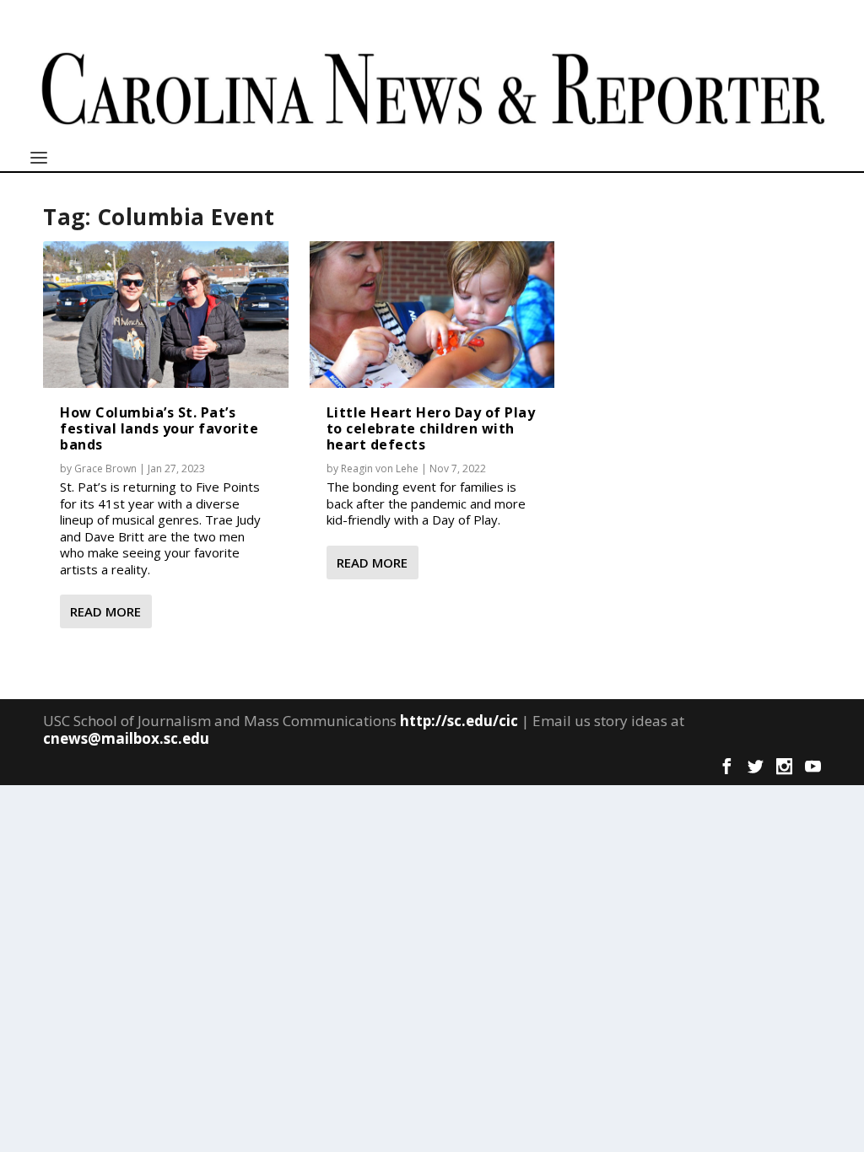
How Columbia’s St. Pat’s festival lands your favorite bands (159, 428)
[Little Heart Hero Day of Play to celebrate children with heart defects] (432, 314)
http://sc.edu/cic (459, 720)
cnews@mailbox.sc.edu (126, 738)
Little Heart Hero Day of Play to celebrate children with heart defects (431, 428)
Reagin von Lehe (379, 468)
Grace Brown (105, 468)
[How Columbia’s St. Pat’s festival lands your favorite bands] (166, 314)
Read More (105, 611)
